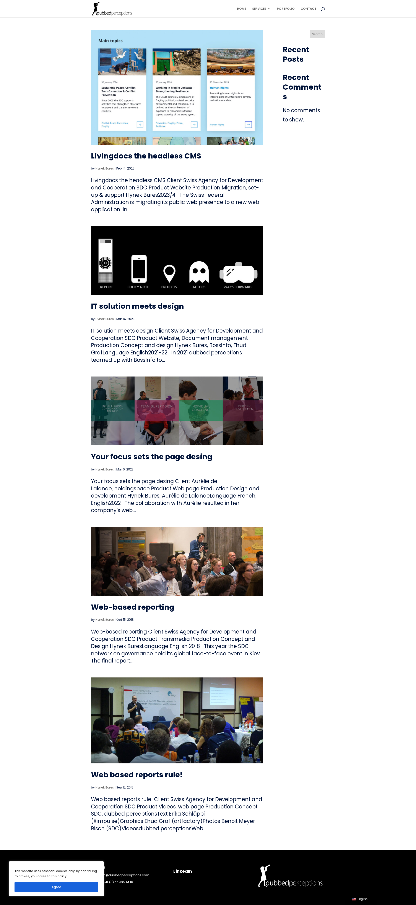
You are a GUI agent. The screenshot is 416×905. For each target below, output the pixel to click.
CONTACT (308, 9)
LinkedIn (182, 871)
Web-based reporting (132, 607)
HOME (241, 9)
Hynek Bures (105, 168)
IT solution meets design (137, 306)
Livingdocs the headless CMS (146, 156)
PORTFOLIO (286, 9)
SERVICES (259, 9)
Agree (56, 887)
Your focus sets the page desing (151, 456)
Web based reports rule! (137, 774)
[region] (56, 878)
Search (317, 34)
